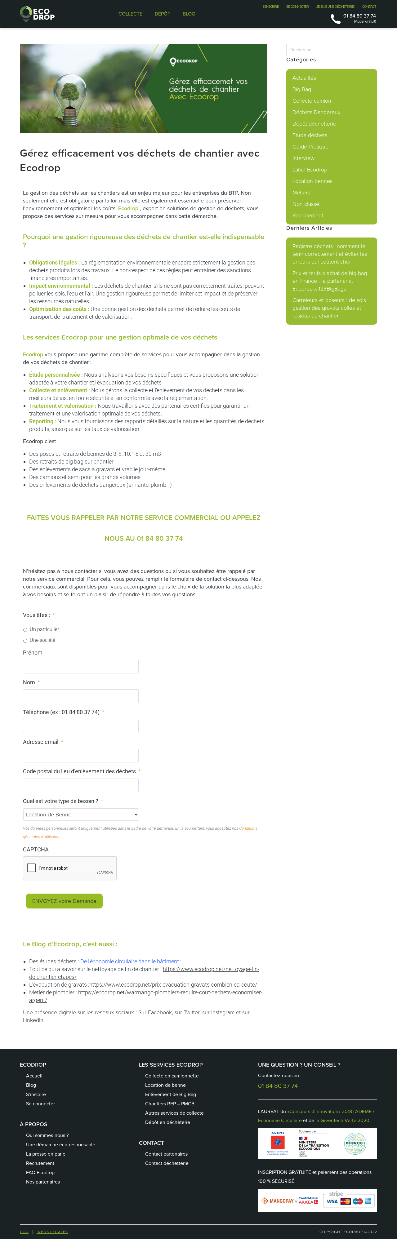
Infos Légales (52, 1232)
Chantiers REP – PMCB (169, 1103)
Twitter (191, 1012)
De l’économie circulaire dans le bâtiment (129, 961)
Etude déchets (309, 135)
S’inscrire (36, 1094)
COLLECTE (130, 13)
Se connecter (40, 1103)
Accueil (34, 1075)
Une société (42, 640)
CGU (24, 1232)
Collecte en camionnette (172, 1075)
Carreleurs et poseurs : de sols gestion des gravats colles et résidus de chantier (329, 308)
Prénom (32, 652)
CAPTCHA (36, 849)
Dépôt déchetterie (314, 124)
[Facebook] (150, 1183)
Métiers (301, 193)
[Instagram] (196, 1183)
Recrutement (307, 215)
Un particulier (44, 629)
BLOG (189, 13)
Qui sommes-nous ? (47, 1135)
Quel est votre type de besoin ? (63, 801)
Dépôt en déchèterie (167, 1122)
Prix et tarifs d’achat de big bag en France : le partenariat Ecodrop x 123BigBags (329, 281)
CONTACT (369, 6)
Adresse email (43, 742)
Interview (303, 158)
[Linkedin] (181, 1183)
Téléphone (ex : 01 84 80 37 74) (64, 712)
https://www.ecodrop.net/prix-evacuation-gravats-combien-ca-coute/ (173, 984)
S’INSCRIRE (271, 6)
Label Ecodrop (309, 170)
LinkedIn (33, 1020)
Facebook (160, 1012)
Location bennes (312, 181)
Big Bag (301, 89)
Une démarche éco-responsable (60, 1144)
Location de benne (165, 1085)
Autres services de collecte (174, 1113)
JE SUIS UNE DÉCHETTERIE (335, 6)
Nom (31, 682)
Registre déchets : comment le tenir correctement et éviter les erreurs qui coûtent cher (329, 254)
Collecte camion (311, 101)
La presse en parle (45, 1153)
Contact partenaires (166, 1153)
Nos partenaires (43, 1181)
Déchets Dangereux (316, 112)
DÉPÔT (162, 13)
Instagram (222, 1012)
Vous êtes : (39, 615)
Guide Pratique (310, 147)
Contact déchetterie (167, 1163)
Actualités (304, 78)
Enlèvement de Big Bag (170, 1094)
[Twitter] (165, 1183)
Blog (31, 1085)
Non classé (305, 204)
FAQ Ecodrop (40, 1172)
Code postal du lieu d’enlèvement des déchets (82, 771)
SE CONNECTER (297, 6)
